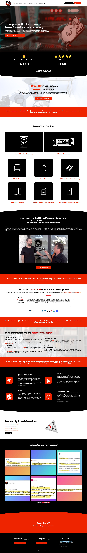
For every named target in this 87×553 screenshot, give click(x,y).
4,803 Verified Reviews (20, 300)
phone (51, 351)
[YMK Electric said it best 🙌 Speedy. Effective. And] (69, 488)
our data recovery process (35, 223)
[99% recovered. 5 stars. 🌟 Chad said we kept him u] (43, 462)
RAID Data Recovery (17, 179)
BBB (22, 93)
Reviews (24, 3)
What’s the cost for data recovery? (11, 424)
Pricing (17, 3)
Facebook (65, 292)
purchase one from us (11, 351)
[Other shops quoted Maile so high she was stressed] (43, 488)
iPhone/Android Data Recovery (69, 202)
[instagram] (63, 538)
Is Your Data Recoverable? (44, 267)
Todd (69, 363)
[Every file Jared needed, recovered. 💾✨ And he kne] (17, 462)
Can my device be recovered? (10, 426)
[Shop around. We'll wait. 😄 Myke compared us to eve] (17, 488)
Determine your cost (9, 343)
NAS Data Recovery (17, 202)
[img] (20, 299)
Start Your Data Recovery (38, 3)
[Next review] (73, 299)
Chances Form (23, 347)
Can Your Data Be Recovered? (44, 98)
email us (51, 526)
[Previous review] (14, 299)
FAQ (41, 526)
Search (44, 4)
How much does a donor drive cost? (11, 430)
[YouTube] (68, 538)
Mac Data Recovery (43, 179)
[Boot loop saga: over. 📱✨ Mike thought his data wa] (69, 462)
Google (70, 292)
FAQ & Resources (30, 3)
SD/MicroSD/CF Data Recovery (43, 202)
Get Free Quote (70, 3)
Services (20, 3)
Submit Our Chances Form (20, 543)
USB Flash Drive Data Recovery (69, 179)
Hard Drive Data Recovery (24, 154)
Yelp (35, 93)
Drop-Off (36, 86)
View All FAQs (8, 433)
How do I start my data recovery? (11, 428)
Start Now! (78, 3)
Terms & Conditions (63, 546)
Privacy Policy (62, 544)
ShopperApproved (77, 292)
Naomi (51, 322)
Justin (55, 113)
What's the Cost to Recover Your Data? (15, 35)
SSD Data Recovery (63, 154)
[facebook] (60, 538)
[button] (43, 249)
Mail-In (37, 89)
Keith (52, 280)
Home (14, 3)
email (55, 351)
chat (49, 351)
